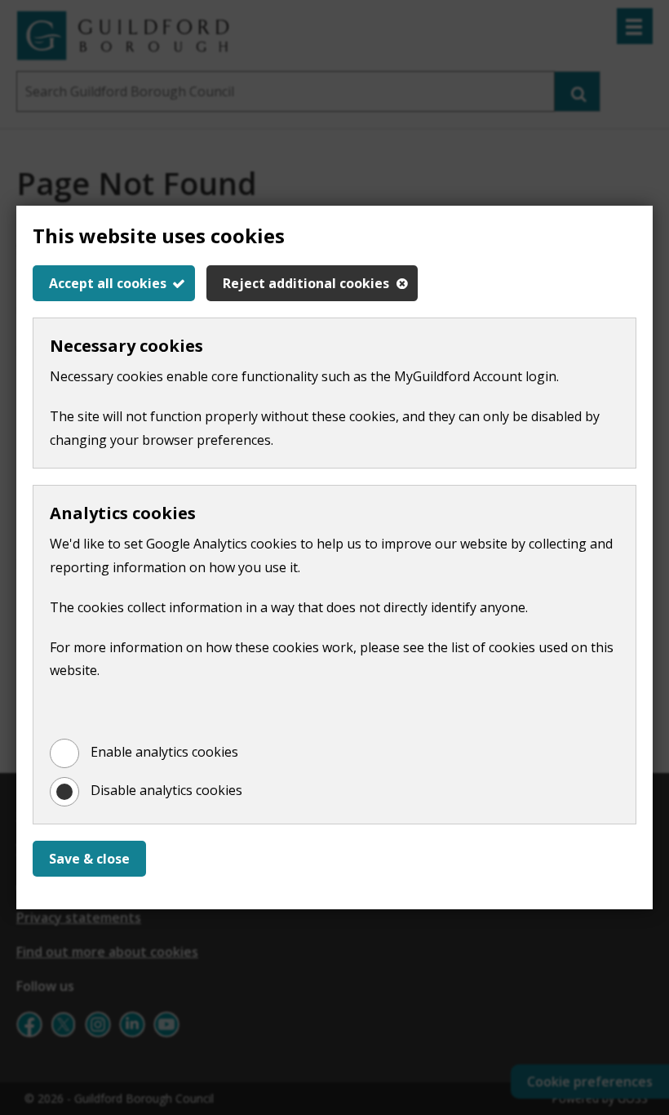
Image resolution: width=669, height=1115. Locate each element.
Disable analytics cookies (166, 790)
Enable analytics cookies (164, 752)
